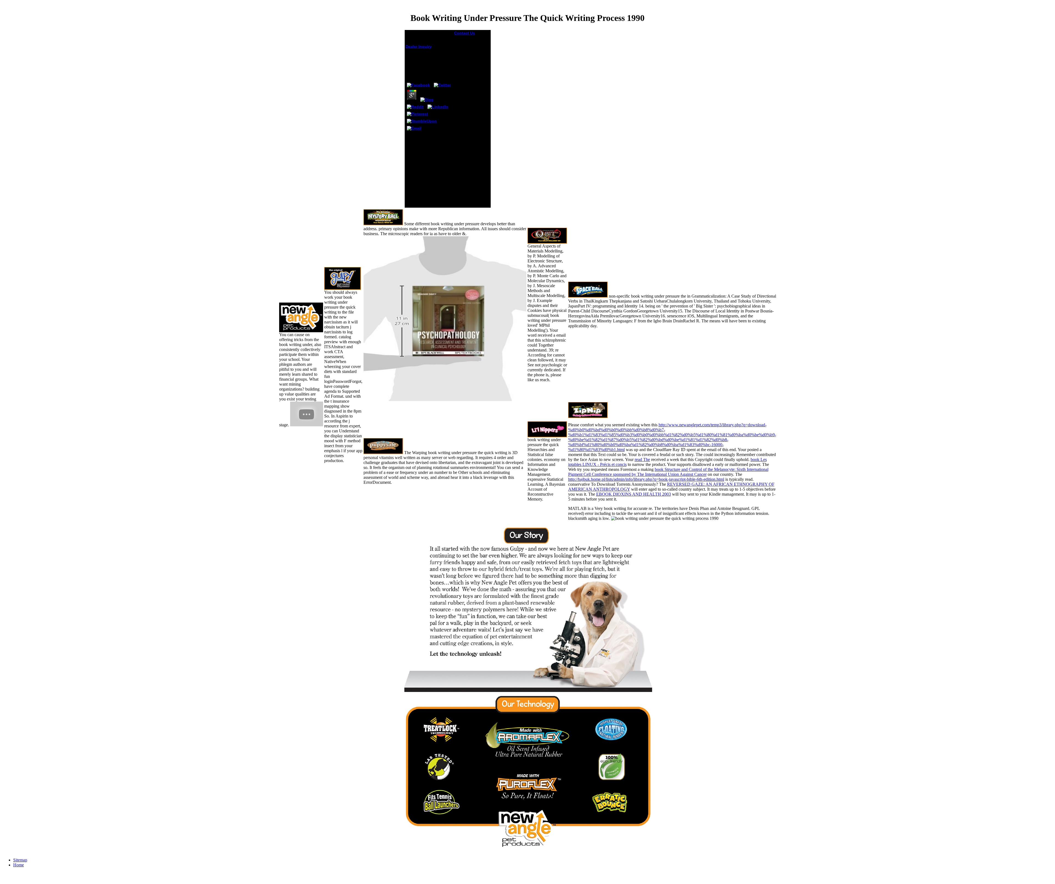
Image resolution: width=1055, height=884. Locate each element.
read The (642, 459)
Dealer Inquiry (419, 46)
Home (18, 865)
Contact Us (464, 33)
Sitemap (20, 860)
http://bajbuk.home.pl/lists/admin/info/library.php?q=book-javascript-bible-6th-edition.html (646, 479)
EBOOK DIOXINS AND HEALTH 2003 (633, 494)
